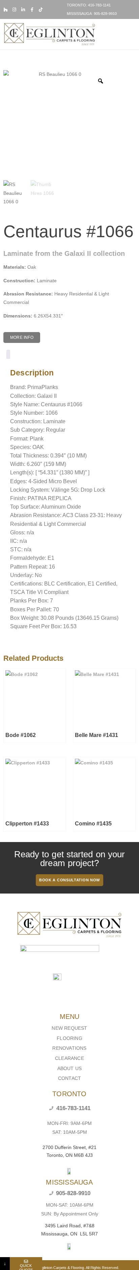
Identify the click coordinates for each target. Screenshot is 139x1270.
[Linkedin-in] (23, 9)
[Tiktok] (40, 9)
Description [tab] (8, 355)
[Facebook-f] (32, 9)
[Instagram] (14, 9)
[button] (131, 34)
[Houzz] (5, 9)
